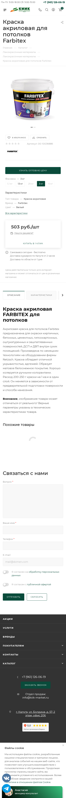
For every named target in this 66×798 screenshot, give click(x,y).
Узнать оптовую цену (33, 170)
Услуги (8, 627)
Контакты (10, 654)
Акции (8, 619)
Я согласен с (31, 584)
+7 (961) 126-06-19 (54, 2)
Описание (13, 295)
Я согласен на (35, 573)
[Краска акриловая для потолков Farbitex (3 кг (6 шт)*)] (33, 98)
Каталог (9, 663)
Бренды (9, 636)
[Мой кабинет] (53, 10)
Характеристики (41, 295)
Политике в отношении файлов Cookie (28, 782)
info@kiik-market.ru (35, 697)
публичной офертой (39, 584)
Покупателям (13, 645)
